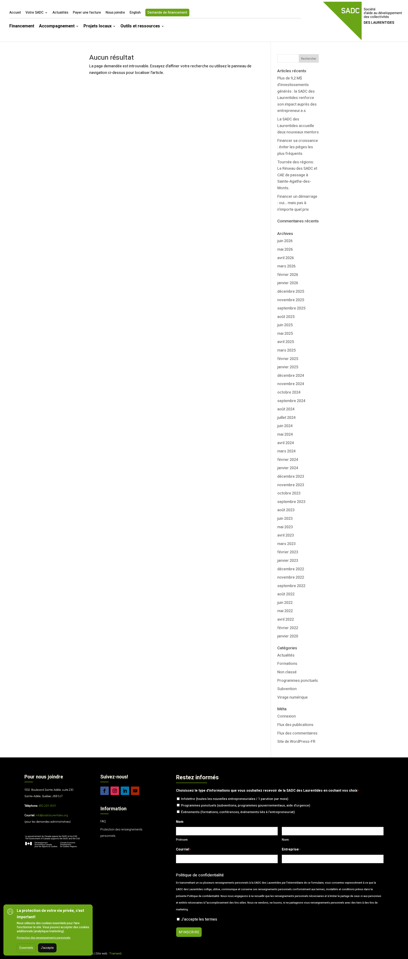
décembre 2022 (290, 569)
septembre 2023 (291, 502)
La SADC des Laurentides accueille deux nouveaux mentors (298, 125)
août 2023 (286, 510)
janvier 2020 (287, 636)
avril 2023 (285, 535)
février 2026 (287, 275)
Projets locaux (98, 27)
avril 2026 (285, 258)
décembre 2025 (290, 291)
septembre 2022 (291, 586)
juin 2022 (285, 603)
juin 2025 (285, 325)
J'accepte (47, 948)
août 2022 (286, 594)
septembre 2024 (291, 401)
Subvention (287, 689)
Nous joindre (115, 13)
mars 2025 (286, 350)
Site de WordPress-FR (296, 741)
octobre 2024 (288, 392)
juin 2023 (285, 518)
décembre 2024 (290, 376)
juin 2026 (285, 241)
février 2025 (287, 359)
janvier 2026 (287, 283)
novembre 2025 (290, 300)
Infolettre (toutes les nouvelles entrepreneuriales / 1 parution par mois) (234, 799)
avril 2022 (285, 619)
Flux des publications (295, 725)
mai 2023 (285, 527)
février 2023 (287, 552)
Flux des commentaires (297, 733)
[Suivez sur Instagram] (114, 791)
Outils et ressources (140, 27)
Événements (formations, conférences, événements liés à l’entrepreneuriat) (238, 812)
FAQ (103, 821)
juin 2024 (285, 426)
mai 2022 (285, 611)
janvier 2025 (287, 367)
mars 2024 (286, 451)
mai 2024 (285, 434)
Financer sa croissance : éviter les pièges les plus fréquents (297, 147)
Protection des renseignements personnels (43, 938)
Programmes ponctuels (297, 681)
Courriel (183, 849)
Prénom (182, 839)
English (135, 13)
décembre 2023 (290, 476)
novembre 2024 (290, 384)
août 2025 (286, 317)
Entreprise (291, 849)
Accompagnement (57, 27)
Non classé (287, 672)
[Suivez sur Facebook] (104, 791)
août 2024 (286, 409)
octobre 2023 (288, 493)
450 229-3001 (47, 806)
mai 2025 (285, 333)
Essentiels (26, 948)
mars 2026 (286, 266)
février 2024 (287, 460)
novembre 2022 (290, 577)
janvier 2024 (287, 468)
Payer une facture (87, 13)
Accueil (15, 13)
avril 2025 (285, 342)
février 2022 (287, 628)
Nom (285, 839)
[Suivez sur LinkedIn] (125, 791)
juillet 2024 (286, 418)
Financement (21, 27)
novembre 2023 (290, 485)
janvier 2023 (287, 561)
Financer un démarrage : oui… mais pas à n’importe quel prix (297, 203)
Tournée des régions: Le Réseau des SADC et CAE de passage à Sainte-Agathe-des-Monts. (297, 175)
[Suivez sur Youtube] (135, 791)
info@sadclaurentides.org (52, 815)
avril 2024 (285, 443)
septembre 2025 (291, 308)
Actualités (60, 13)
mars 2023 (286, 544)
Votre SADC (35, 13)
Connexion (286, 716)
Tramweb (115, 953)
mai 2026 (285, 249)
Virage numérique (292, 697)
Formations (287, 664)
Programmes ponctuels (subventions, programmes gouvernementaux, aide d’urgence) (245, 805)
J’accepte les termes (199, 919)
